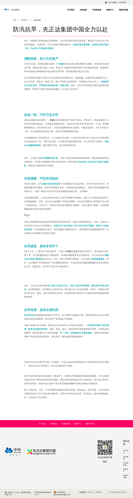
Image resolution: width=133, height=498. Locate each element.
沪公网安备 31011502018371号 (62, 493)
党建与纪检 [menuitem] (123, 9)
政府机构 (98, 492)
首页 (15, 20)
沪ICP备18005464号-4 (42, 493)
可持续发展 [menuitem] (96, 9)
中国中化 (90, 492)
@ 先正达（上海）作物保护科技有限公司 (18, 493)
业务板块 (53, 423)
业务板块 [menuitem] (83, 9)
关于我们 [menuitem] (71, 9)
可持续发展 (65, 423)
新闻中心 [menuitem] (110, 9)
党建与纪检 (89, 423)
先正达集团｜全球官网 (117, 2)
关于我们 (42, 423)
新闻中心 (25, 20)
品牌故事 (37, 20)
